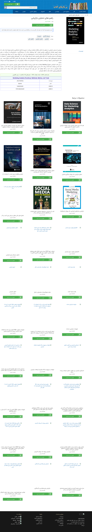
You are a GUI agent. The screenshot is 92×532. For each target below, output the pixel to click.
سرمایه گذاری (46, 36)
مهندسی (57, 12)
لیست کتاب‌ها (60, 522)
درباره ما (61, 517)
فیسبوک (15, 520)
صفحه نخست (82, 12)
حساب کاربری (39, 524)
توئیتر (16, 522)
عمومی (24, 12)
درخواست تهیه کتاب (59, 520)
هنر (74, 12)
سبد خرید (40, 522)
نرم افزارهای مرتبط (38, 518)
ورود (14, 1)
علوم (50, 12)
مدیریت (82, 15)
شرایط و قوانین (39, 520)
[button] (72, 132)
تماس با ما (61, 525)
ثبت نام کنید (6, 1)
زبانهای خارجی (33, 12)
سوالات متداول (39, 517)
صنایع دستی (66, 12)
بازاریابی (47, 39)
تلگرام (16, 517)
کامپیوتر (43, 12)
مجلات (16, 12)
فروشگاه (61, 524)
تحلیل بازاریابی (39, 39)
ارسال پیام (13, 524)
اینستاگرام (13, 518)
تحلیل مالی (31, 39)
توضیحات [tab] (81, 51)
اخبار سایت (61, 518)
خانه (85, 15)
